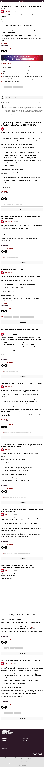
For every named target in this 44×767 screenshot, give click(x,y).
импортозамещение (21, 497)
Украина (28, 432)
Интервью (4, 740)
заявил (31, 626)
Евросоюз (7, 497)
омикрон (21, 648)
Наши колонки (5, 738)
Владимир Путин (8, 87)
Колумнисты (4, 748)
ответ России (19, 87)
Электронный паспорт (12, 371)
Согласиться (22, 765)
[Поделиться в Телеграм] (5, 51)
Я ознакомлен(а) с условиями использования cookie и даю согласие (23, 763)
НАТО (14, 87)
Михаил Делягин (22, 432)
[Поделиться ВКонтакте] (2, 51)
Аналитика (25, 740)
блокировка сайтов (9, 553)
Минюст (19, 204)
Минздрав (7, 648)
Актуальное (25, 738)
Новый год (15, 257)
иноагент (15, 204)
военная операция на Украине (11, 432)
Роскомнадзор (17, 713)
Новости (3, 746)
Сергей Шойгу (16, 316)
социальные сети (26, 553)
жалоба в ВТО (13, 497)
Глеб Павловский (17, 553)
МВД (6, 371)
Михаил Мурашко (14, 648)
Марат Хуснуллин (8, 316)
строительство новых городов (26, 316)
